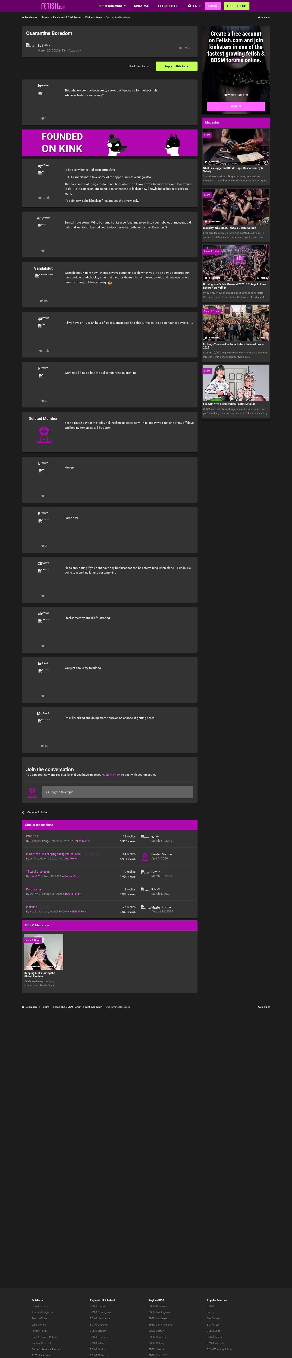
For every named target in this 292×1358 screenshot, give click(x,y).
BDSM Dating (214, 1337)
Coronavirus (33, 889)
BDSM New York (158, 1306)
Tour (34, 1312)
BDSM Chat (213, 1330)
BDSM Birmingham (101, 1312)
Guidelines (264, 17)
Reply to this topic (176, 66)
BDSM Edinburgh (99, 1337)
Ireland (111, 1300)
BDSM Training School (219, 1349)
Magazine (47, 1312)
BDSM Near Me (215, 1343)
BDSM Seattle (156, 1349)
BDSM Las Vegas (158, 1318)
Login (212, 6)
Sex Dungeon (214, 1318)
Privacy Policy (39, 1330)
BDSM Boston (156, 1330)
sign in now (113, 774)
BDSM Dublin (97, 1349)
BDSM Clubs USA (158, 1355)
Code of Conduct (41, 1343)
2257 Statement (41, 1355)
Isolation (32, 907)
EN (195, 6)
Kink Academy (71, 50)
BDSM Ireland (97, 1343)
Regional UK (97, 1300)
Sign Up (236, 106)
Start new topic (138, 66)
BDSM (210, 1306)
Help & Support (40, 1306)
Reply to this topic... (62, 792)
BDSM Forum (73, 893)
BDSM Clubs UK (99, 1355)
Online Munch (82, 841)
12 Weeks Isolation (38, 872)
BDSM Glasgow (98, 1330)
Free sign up (236, 6)
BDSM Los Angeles (159, 1312)
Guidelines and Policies (45, 1337)
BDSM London (98, 1306)
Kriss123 (35, 876)
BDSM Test (213, 1324)
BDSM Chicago (157, 1343)
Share (185, 48)
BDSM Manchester (100, 1318)
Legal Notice (39, 1324)
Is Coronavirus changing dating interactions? (54, 854)
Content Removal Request (47, 1349)
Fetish (210, 1312)
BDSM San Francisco (160, 1324)
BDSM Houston (157, 1337)
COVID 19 (32, 836)
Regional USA (156, 1300)
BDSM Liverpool (99, 1324)
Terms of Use (39, 1318)
